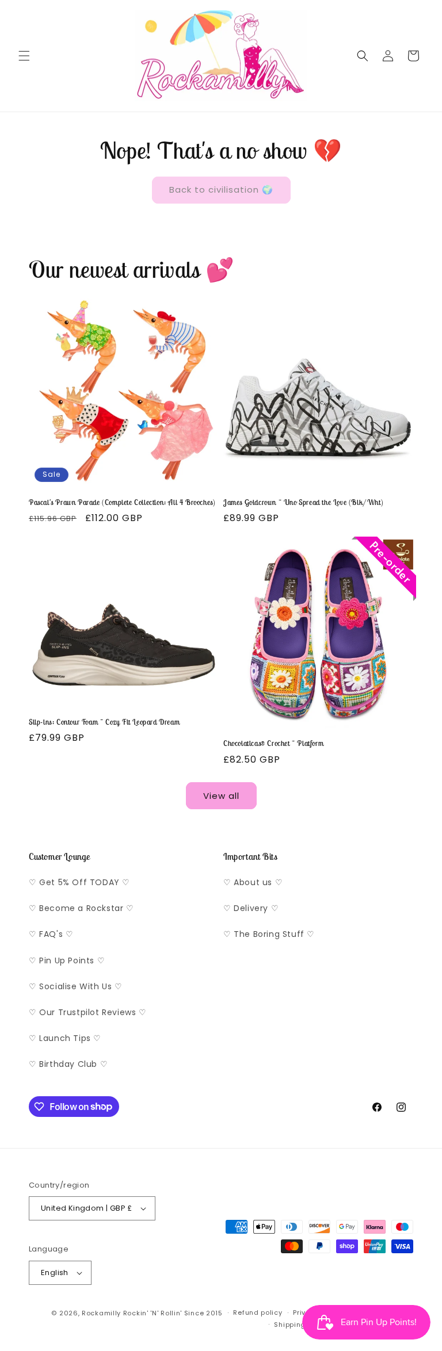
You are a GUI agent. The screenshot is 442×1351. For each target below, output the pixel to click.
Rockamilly (101, 1313)
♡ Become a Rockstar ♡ (81, 908)
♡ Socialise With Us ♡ (76, 986)
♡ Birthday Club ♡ (68, 1064)
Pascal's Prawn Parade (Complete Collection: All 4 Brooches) (122, 502)
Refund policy (257, 1312)
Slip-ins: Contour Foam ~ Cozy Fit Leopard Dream (104, 722)
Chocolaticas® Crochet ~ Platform (273, 743)
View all (221, 796)
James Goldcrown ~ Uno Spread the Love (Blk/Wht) (303, 502)
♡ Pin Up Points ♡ (67, 960)
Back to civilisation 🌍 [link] (221, 189)
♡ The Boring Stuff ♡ (269, 934)
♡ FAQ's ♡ (51, 934)
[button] (24, 55)
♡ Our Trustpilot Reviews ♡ (88, 1012)
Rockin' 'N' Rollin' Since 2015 (173, 1313)
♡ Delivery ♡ (251, 908)
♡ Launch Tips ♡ (65, 1038)
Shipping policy (301, 1324)
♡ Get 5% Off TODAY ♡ (79, 882)
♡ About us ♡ (253, 882)
